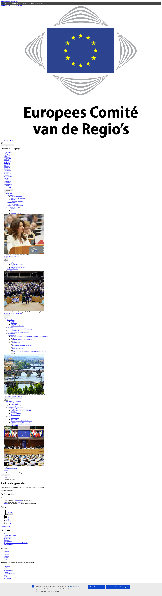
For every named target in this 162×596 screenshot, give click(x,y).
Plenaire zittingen (12, 402)
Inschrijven (7, 566)
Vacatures (13, 208)
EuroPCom (14, 412)
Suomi (6, 185)
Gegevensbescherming (10, 573)
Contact (6, 568)
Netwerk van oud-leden (17, 266)
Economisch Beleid (16, 342)
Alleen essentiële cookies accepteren (118, 587)
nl (1, 143)
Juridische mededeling (10, 576)
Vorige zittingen (15, 404)
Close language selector (7, 145)
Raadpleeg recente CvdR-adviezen (13, 396)
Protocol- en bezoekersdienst (15, 205)
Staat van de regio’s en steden (15, 406)
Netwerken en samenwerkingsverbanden (18, 332)
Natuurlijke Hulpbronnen (17, 348)
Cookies (6, 572)
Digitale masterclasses (10, 535)
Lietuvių (7, 172)
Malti (6, 175)
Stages (12, 210)
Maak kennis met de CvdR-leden (13, 313)
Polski (6, 178)
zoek (20, 500)
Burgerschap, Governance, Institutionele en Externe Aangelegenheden (29, 336)
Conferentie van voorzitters (18, 198)
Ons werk (7, 315)
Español (7, 154)
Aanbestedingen (15, 211)
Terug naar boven (5, 526)
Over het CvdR (8, 190)
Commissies (10, 335)
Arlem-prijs (14, 419)
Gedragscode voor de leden (18, 267)
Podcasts (6, 540)
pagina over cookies (74, 586)
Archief (6, 534)
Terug (6, 192)
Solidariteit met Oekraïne (17, 326)
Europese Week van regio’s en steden (21, 410)
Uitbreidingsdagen (16, 413)
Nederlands (8, 176)
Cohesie (13, 321)
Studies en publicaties (13, 330)
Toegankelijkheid (8, 570)
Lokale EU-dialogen (12, 425)
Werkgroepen (11, 333)
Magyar (7, 173)
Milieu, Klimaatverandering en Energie (21, 345)
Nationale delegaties (12, 269)
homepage (20, 502)
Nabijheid (13, 324)
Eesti (6, 160)
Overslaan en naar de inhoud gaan (10, 1)
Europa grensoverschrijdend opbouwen (21, 421)
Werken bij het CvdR (13, 207)
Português (7, 179)
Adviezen (10, 327)
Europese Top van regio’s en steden (20, 409)
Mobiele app (7, 538)
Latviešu (7, 170)
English (7, 163)
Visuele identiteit (8, 544)
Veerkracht (14, 323)
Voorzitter (10, 195)
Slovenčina (8, 182)
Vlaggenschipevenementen (14, 407)
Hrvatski (7, 167)
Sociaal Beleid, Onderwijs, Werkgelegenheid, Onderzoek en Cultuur (29, 351)
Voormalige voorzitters (17, 201)
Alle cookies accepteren (96, 587)
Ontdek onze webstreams (10, 468)
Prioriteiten (10, 320)
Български (8, 152)
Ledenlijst (10, 263)
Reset (8, 474)
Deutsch (7, 158)
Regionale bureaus (16, 213)
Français (7, 164)
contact (6, 503)
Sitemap (6, 580)
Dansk (7, 157)
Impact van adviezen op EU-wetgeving (21, 329)
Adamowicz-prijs (15, 418)
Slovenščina (8, 184)
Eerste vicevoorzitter (16, 196)
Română (7, 181)
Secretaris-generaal (12, 202)
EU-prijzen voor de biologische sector (21, 424)
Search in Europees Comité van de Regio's (12, 473)
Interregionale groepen (17, 264)
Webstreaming (8, 541)
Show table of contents (7, 490)
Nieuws (6, 470)
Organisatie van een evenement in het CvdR (16, 543)
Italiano (7, 169)
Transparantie (14, 204)
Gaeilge (7, 166)
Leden (6, 258)
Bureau (13, 199)
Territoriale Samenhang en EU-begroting (21, 339)
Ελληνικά (7, 161)
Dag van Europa (15, 415)
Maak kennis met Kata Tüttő (11, 256)
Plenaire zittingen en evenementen (13, 398)
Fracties (9, 270)
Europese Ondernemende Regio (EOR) (21, 422)
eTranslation (7, 537)
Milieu (6, 575)
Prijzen (9, 416)
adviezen (15, 500)
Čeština (7, 155)
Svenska (7, 187)
